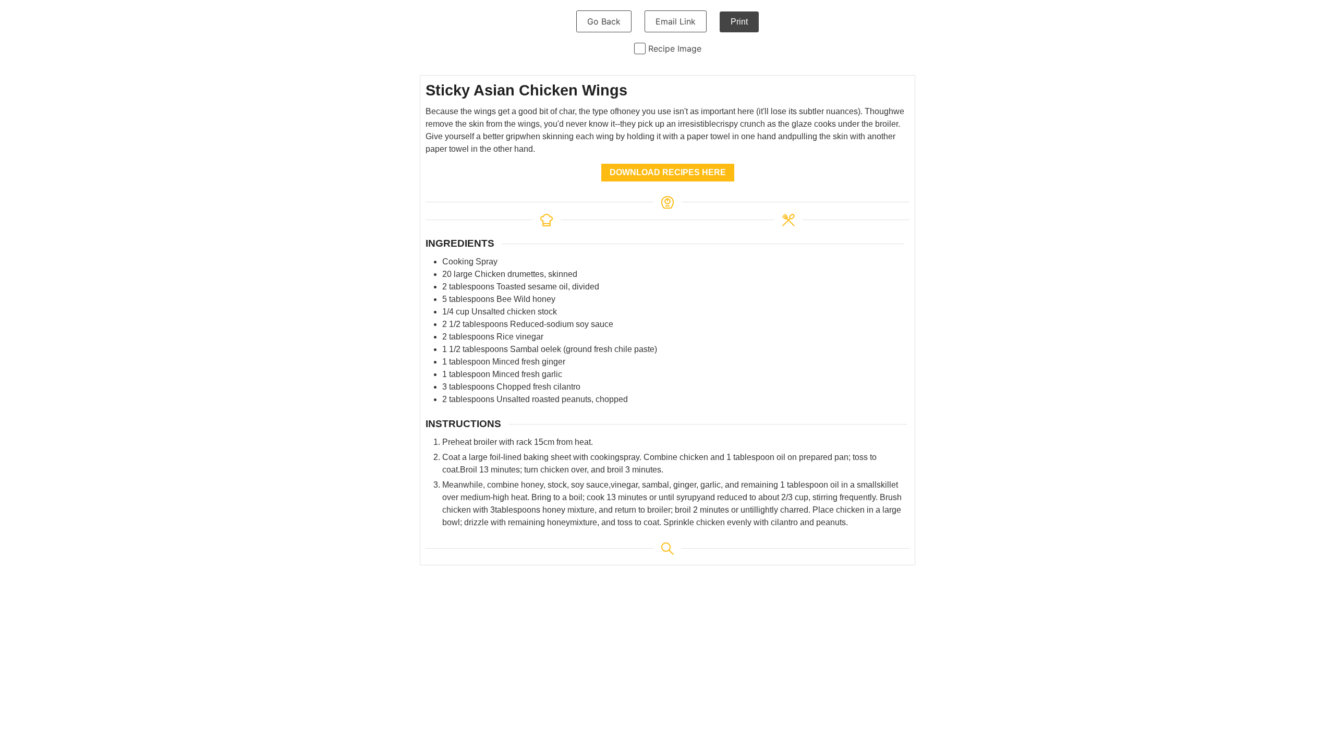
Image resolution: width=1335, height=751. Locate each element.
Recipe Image (674, 48)
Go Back (604, 21)
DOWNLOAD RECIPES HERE (668, 172)
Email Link (676, 21)
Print (739, 21)
